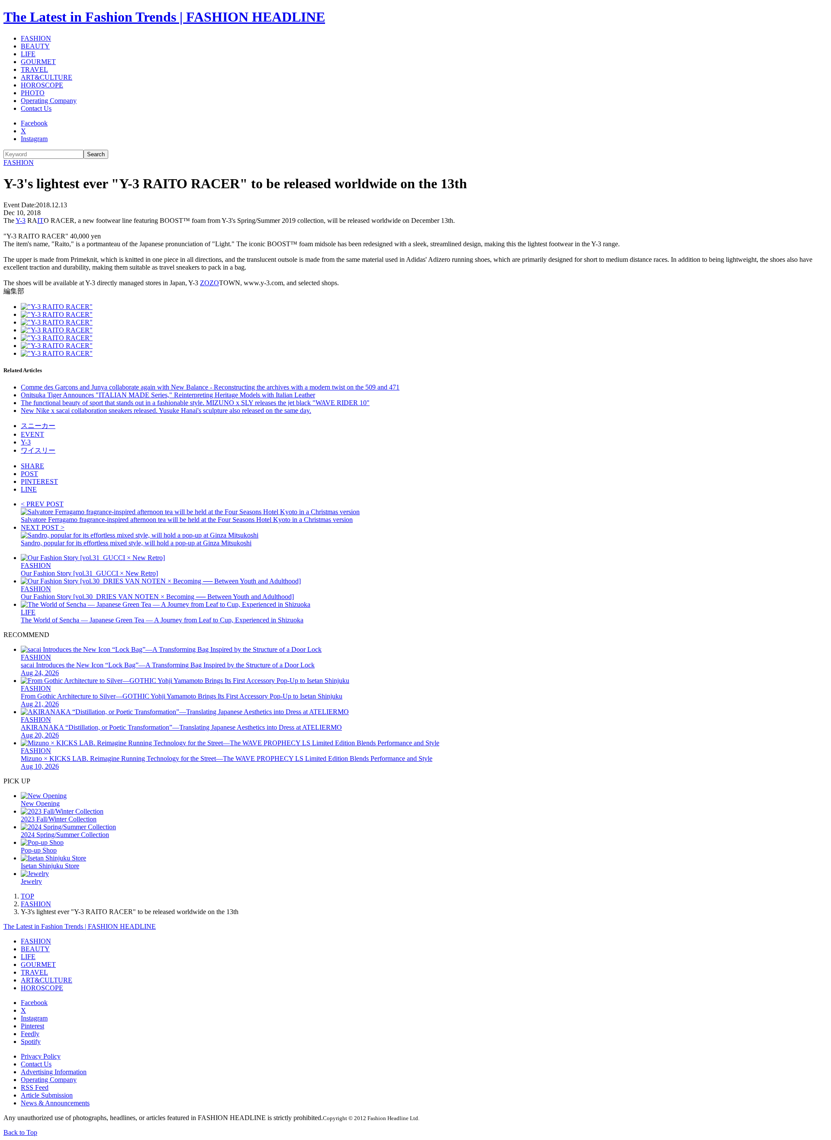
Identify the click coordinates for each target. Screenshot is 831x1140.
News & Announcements (55, 1103)
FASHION (36, 38)
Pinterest (32, 1026)
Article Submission (47, 1095)
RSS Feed (34, 1087)
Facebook (34, 123)
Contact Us (36, 108)
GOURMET (38, 61)
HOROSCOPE (42, 85)
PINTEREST (39, 481)
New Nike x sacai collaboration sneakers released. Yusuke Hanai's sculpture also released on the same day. (166, 410)
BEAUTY (35, 46)
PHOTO (33, 93)
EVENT (32, 434)
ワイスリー (38, 450)
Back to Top (20, 1132)
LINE (29, 489)
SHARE (32, 466)
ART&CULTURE (46, 77)
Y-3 (21, 220)
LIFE (28, 54)
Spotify (31, 1041)
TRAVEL (34, 69)
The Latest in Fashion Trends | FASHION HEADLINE (164, 17)
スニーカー (38, 425)
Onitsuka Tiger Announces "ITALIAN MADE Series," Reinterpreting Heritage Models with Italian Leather (168, 395)
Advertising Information (54, 1072)
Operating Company (49, 100)
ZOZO (209, 283)
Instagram (34, 138)
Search (96, 154)
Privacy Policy (41, 1056)
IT (40, 220)
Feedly (30, 1033)
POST (29, 473)
